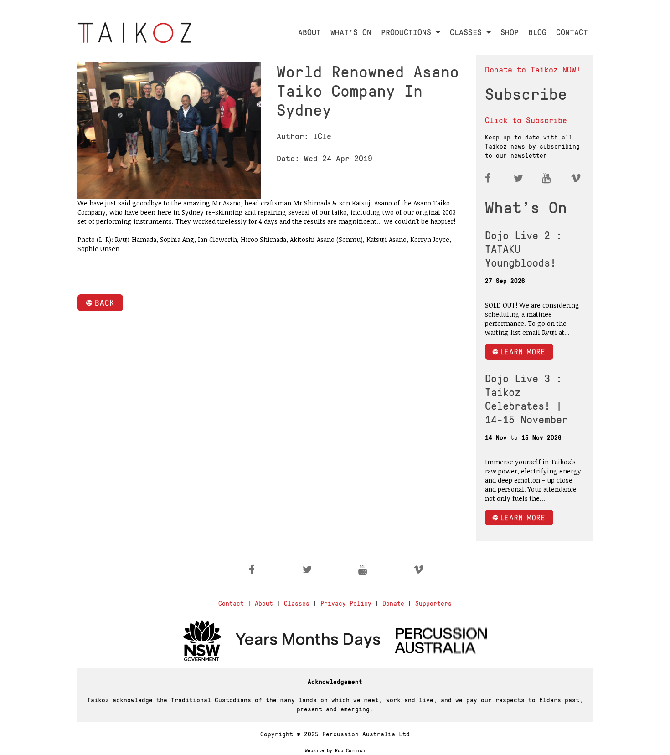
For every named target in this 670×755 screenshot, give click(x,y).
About (264, 603)
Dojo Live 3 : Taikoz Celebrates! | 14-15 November (526, 398)
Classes (296, 603)
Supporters (433, 603)
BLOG (537, 31)
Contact (231, 603)
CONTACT (572, 31)
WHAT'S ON (350, 31)
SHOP (509, 31)
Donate (393, 603)
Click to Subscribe (526, 119)
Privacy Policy (345, 603)
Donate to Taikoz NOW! (533, 69)
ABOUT (309, 31)
